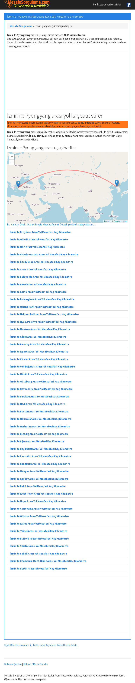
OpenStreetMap (120, 221)
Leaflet (107, 221)
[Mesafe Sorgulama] (27, 4)
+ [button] (12, 157)
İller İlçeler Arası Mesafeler (107, 4)
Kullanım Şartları (13, 664)
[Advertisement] (67, 80)
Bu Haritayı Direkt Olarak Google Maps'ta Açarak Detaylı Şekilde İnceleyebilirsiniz (50, 224)
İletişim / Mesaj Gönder (35, 664)
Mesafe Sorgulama (21, 26)
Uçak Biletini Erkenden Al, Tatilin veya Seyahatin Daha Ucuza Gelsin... (41, 645)
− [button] (12, 162)
